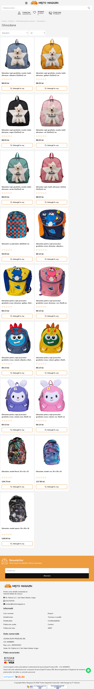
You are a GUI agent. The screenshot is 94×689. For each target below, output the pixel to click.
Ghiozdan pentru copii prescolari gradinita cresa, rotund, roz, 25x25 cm (50, 416)
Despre (50, 613)
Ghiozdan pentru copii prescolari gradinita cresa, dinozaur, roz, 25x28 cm (51, 302)
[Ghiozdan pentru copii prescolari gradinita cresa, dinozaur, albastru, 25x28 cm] (51, 224)
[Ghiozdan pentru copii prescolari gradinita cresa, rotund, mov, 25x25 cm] (17, 395)
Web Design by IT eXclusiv (70, 683)
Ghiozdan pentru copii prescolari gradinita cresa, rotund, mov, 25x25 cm (16, 416)
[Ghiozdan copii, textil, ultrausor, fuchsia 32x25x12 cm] (51, 168)
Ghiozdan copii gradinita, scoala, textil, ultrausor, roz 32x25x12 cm (51, 131)
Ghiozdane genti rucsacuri (25, 21)
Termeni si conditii (54, 617)
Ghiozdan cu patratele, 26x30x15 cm (15, 244)
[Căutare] (89, 8)
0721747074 (9, 601)
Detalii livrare (8, 617)
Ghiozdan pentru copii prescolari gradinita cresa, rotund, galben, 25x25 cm (50, 359)
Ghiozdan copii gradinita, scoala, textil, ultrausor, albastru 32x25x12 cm (16, 74)
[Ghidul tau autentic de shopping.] (8, 677)
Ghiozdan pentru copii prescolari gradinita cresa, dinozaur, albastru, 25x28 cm (49, 245)
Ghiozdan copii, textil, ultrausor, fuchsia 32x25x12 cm (51, 188)
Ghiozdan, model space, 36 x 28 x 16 (15, 528)
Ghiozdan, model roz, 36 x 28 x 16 (49, 471)
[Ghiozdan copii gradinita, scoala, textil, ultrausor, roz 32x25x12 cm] (51, 111)
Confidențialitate (54, 621)
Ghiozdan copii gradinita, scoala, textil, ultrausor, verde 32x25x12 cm (16, 188)
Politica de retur (9, 628)
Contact (51, 624)
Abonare (47, 576)
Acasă (4, 21)
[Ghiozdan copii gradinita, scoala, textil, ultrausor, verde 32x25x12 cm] (17, 168)
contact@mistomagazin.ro (15, 604)
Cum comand (8, 613)
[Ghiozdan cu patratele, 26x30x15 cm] (17, 224)
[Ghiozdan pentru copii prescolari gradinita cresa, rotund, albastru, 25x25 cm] (17, 338)
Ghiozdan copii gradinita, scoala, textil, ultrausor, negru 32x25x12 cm (16, 131)
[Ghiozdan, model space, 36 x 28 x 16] (17, 509)
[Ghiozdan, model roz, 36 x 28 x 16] (51, 452)
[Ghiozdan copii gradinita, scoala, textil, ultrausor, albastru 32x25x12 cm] (17, 54)
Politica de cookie (9, 624)
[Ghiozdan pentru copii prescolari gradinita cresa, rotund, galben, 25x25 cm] (51, 338)
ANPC (50, 628)
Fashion (11, 21)
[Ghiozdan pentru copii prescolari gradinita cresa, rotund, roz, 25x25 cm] (51, 395)
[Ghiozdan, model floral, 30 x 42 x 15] (17, 452)
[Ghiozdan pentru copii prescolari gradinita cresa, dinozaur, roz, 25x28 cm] (51, 281)
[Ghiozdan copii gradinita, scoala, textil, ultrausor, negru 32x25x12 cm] (17, 111)
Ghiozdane (41, 21)
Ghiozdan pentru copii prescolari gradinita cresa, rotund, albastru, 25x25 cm (17, 359)
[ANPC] (36, 687)
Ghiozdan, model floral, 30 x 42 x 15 (15, 471)
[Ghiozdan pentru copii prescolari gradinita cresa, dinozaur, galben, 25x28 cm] (17, 281)
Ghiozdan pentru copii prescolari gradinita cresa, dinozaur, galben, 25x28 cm (17, 302)
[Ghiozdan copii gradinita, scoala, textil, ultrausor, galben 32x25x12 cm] (51, 54)
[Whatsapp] (88, 670)
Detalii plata (7, 621)
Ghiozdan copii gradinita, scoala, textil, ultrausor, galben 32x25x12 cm (51, 74)
